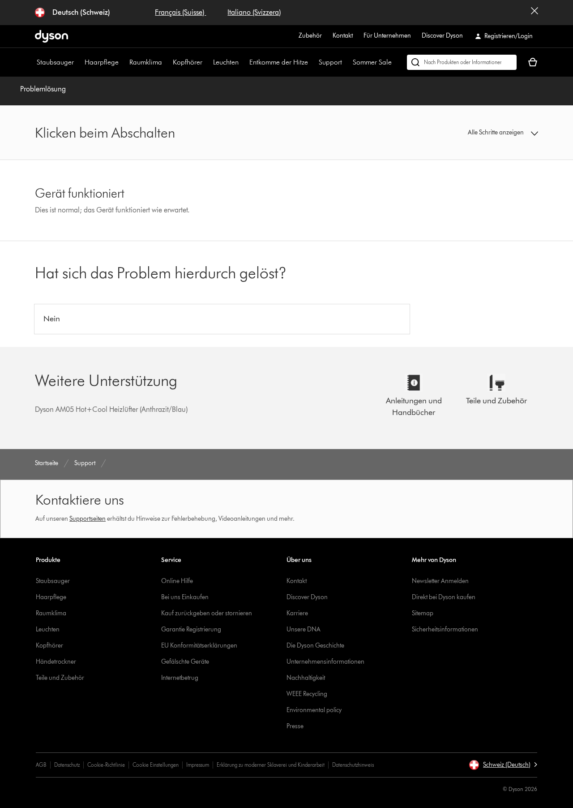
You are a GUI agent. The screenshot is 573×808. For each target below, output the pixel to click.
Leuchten (226, 62)
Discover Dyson (442, 35)
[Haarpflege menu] (123, 62)
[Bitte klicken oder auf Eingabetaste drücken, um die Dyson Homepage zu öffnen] (51, 36)
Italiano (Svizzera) (254, 12)
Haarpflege (102, 62)
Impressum (197, 764)
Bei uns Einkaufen (185, 597)
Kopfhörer (187, 62)
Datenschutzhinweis (353, 764)
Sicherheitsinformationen (445, 629)
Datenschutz (67, 764)
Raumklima (145, 62)
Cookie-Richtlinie (106, 764)
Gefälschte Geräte (185, 661)
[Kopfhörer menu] (206, 62)
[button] (479, 132)
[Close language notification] (534, 12)
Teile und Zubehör (60, 678)
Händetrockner (56, 661)
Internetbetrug (179, 678)
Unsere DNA (303, 629)
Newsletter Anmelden (440, 581)
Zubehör (310, 35)
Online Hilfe (177, 581)
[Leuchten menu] (243, 62)
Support (330, 62)
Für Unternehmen (387, 35)
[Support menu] (346, 62)
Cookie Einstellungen (156, 764)
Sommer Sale (372, 62)
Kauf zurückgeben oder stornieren (206, 613)
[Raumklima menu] (166, 62)
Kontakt (343, 35)
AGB (41, 764)
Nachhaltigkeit (305, 678)
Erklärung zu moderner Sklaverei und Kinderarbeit (271, 764)
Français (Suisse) (180, 12)
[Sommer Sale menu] (396, 62)
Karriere (297, 613)
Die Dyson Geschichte (315, 645)
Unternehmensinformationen (325, 661)
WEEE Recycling (306, 694)
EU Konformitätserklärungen (199, 645)
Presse (295, 726)
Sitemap (422, 613)
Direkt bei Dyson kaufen (443, 597)
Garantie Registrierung (191, 629)
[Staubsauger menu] (78, 62)
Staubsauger (55, 62)
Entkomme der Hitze (278, 62)
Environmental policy (314, 710)
